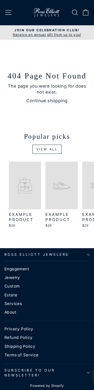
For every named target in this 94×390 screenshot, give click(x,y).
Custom (12, 286)
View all (47, 149)
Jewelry (12, 277)
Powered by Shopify (47, 386)
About (10, 312)
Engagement (16, 268)
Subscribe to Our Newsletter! (29, 372)
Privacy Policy (18, 328)
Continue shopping (46, 100)
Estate (10, 294)
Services (13, 303)
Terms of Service (21, 354)
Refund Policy (18, 337)
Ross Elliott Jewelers (36, 254)
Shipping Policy (19, 346)
